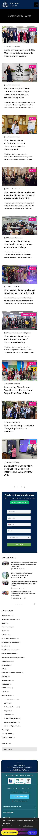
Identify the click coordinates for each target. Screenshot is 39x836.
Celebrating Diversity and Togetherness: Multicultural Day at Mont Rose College (18, 390)
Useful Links (8, 812)
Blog (3, 623)
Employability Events (9, 638)
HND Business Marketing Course (12, 657)
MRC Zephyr (6, 688)
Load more (19, 604)
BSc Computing (7, 627)
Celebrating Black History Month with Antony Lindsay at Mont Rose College (18, 244)
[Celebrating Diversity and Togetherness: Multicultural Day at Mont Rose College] (19, 370)
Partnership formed (10, 707)
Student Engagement (11, 718)
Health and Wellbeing (9, 653)
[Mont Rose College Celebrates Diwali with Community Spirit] (19, 274)
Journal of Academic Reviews (11, 672)
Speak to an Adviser (10, 832)
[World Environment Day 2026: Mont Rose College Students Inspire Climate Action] (19, 34)
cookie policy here (28, 826)
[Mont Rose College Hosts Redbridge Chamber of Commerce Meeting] (19, 320)
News (4, 692)
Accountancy (6, 615)
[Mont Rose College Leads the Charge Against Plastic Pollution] (19, 410)
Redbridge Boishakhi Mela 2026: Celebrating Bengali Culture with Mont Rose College (23, 594)
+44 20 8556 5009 (20, 797)
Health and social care (9, 650)
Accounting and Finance (10, 619)
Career (4, 631)
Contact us (14, 792)
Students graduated (10, 722)
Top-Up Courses (7, 737)
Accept (19, 829)
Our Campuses (25, 792)
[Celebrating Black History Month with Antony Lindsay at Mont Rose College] (19, 225)
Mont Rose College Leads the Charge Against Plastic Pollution (19, 428)
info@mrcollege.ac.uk (20, 801)
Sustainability (10, 699)
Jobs (3, 669)
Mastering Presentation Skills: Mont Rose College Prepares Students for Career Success (24, 583)
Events (4, 646)
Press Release (6, 695)
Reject (19, 833)
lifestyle (4, 676)
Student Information (12, 807)
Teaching (5, 730)
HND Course (6, 661)
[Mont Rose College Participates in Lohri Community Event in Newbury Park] (19, 124)
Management (6, 680)
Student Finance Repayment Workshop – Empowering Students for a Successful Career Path (24, 564)
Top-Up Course (7, 733)
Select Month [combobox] (8, 749)
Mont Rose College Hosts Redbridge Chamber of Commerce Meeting (16, 339)
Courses (4, 634)
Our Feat (7, 703)
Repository (7, 714)
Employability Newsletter (10, 642)
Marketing (5, 684)
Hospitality (5, 665)
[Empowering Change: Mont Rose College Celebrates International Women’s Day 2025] (19, 449)
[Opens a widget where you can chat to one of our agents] (32, 833)
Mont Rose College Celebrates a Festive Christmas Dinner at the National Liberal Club (19, 195)
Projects (7, 711)
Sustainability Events (11, 726)
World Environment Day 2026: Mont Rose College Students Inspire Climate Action (19, 53)
